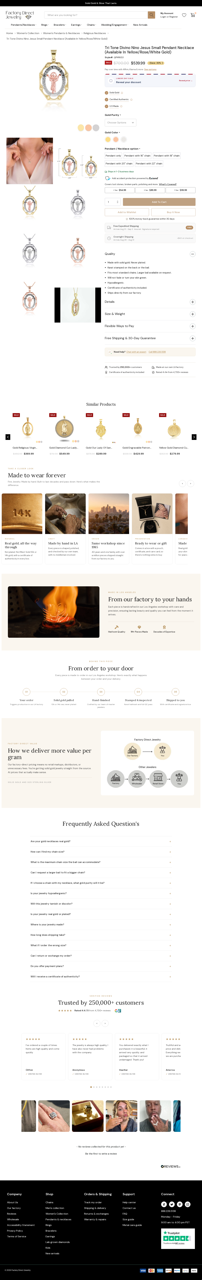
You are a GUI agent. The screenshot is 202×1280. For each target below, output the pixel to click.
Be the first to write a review (101, 1153)
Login (163, 16)
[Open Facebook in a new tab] (164, 1204)
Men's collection (55, 1208)
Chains (49, 1202)
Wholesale (13, 1219)
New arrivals (52, 1253)
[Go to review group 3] (97, 1087)
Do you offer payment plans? (101, 966)
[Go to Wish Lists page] (184, 15)
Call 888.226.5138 (157, 352)
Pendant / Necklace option (122, 149)
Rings (49, 1225)
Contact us (129, 1208)
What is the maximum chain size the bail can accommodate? (101, 862)
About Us (12, 1202)
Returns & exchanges (96, 1213)
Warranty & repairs (95, 1219)
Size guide (128, 1219)
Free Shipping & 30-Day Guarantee (130, 338)
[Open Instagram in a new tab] (187, 1204)
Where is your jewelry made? (101, 925)
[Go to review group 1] (91, 1087)
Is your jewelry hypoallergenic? (101, 893)
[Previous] (182, 483)
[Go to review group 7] (108, 1087)
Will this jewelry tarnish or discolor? (101, 904)
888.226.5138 (168, 1211)
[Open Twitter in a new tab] (172, 1204)
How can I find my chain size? (101, 852)
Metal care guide (132, 1225)
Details (110, 302)
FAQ (125, 1213)
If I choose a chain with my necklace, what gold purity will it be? (101, 883)
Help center (129, 1202)
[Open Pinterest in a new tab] (179, 1204)
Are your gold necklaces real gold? (101, 841)
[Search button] (151, 15)
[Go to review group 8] (111, 1087)
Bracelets (51, 1230)
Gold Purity (113, 115)
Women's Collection (57, 1213)
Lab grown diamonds (58, 1242)
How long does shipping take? (101, 935)
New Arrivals (140, 24)
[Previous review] (96, 1023)
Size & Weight (115, 314)
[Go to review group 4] (99, 1087)
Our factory (14, 1208)
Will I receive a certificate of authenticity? (101, 977)
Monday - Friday (170, 1216)
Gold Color (112, 132)
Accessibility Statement (21, 1225)
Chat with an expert (136, 352)
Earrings (50, 1236)
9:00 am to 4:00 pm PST (175, 1222)
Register (173, 16)
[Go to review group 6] (105, 1087)
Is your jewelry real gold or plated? (101, 914)
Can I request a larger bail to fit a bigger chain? (101, 873)
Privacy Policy (15, 1230)
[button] (150, 43)
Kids (48, 1247)
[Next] (190, 483)
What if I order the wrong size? (101, 945)
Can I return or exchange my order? (101, 956)
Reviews (11, 1213)
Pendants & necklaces (58, 1219)
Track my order (93, 1202)
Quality (110, 254)
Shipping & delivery (95, 1208)
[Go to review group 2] (94, 1087)
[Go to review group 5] (102, 1087)
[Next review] (105, 1023)
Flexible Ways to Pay (119, 326)
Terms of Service (16, 1236)
